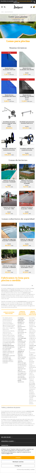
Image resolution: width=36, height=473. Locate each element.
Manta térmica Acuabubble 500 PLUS (9, 68)
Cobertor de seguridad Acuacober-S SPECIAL (26, 240)
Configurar (18, 466)
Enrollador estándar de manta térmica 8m (27, 149)
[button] (18, 285)
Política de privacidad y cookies (26, 469)
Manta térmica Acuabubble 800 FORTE (9, 95)
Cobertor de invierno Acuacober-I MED (9, 208)
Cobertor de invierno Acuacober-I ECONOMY (9, 181)
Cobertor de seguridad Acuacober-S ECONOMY (9, 240)
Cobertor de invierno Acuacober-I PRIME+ (27, 208)
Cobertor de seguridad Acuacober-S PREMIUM (9, 266)
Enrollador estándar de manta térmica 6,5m (9, 149)
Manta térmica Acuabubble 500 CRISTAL (27, 68)
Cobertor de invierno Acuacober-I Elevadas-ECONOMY (26, 182)
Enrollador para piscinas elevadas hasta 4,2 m (27, 122)
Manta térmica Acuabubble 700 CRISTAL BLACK (27, 96)
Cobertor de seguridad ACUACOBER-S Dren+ (26, 266)
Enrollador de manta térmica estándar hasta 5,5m (9, 123)
